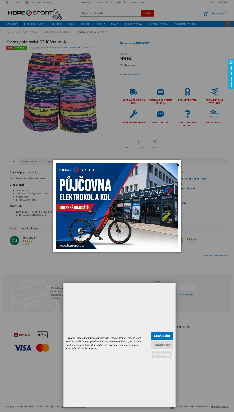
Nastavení (162, 354)
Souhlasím (162, 335)
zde (95, 348)
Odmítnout (162, 345)
